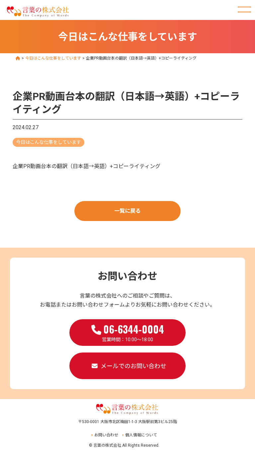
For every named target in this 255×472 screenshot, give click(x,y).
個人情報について (141, 435)
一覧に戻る (127, 211)
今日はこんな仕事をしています (48, 142)
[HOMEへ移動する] (18, 58)
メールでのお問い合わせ (133, 365)
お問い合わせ (106, 435)
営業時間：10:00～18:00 (133, 332)
